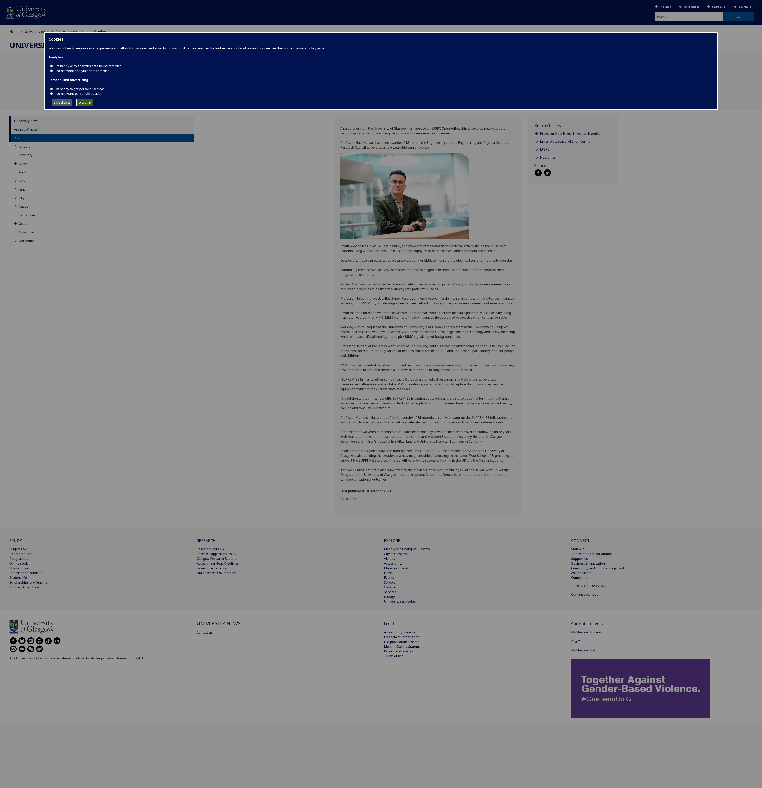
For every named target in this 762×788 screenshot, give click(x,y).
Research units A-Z (211, 549)
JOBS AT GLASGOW (588, 586)
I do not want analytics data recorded (81, 71)
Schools (389, 582)
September (27, 215)
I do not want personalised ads (77, 93)
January (24, 146)
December (26, 241)
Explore (719, 7)
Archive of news (26, 129)
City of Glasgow (395, 554)
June (22, 189)
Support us (579, 558)
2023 (17, 138)
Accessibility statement (401, 632)
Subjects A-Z (18, 549)
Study (666, 7)
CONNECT (580, 540)
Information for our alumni (591, 554)
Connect (746, 7)
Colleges (390, 587)
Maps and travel (396, 568)
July (21, 198)
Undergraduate (20, 554)
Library (389, 597)
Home (14, 31)
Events (389, 577)
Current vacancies (584, 594)
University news (37, 31)
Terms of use (393, 656)
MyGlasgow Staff (583, 650)
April (22, 172)
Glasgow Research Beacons (217, 558)
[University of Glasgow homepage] (26, 12)
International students (26, 573)
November (27, 232)
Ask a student (581, 573)
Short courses (19, 568)
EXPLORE (392, 540)
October (25, 223)
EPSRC (544, 149)
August (24, 206)
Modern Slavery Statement (404, 646)
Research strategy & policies (218, 563)
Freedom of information (401, 637)
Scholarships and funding (28, 582)
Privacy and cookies (398, 651)
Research (691, 7)
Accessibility (393, 563)
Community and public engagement (597, 568)
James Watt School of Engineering (565, 141)
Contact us (204, 632)
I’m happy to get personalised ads (79, 89)
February (25, 155)
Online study (18, 563)
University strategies (399, 601)
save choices (62, 102)
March (23, 164)
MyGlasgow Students (587, 632)
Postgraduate (19, 558)
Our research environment (216, 573)
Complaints (579, 577)
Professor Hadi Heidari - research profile (570, 133)
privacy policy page (310, 48)
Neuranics (547, 157)
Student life (18, 577)
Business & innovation (588, 563)
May (22, 181)
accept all (85, 102)
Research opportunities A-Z (217, 554)
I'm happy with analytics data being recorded (87, 66)
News (388, 573)
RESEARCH (206, 540)
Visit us (389, 558)
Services (390, 592)
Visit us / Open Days (24, 587)
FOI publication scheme (401, 642)
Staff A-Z (577, 549)
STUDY (15, 540)
